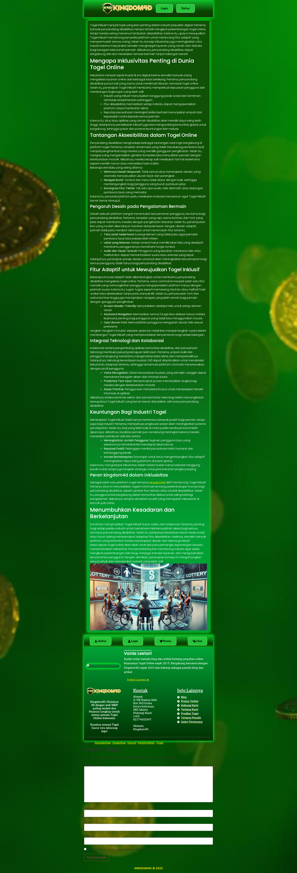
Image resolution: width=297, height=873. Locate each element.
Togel (159, 742)
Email (88, 821)
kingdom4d (157, 482)
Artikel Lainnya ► (138, 679)
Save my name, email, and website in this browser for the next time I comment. (138, 849)
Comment (91, 764)
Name (89, 808)
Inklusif (131, 742)
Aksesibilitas (103, 742)
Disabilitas (119, 742)
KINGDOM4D (146, 742)
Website (89, 835)
